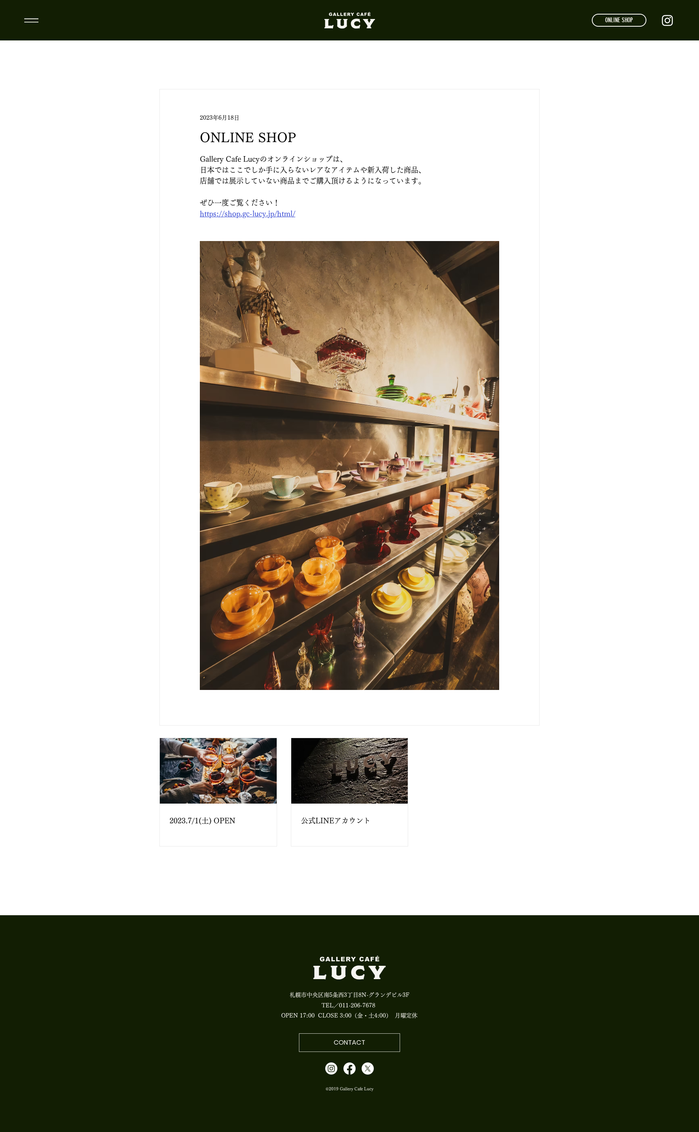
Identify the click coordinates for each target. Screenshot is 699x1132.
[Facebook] (349, 1068)
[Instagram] (667, 20)
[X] (368, 1068)
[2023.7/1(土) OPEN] (218, 771)
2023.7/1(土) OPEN (202, 820)
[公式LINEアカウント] (349, 771)
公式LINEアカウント (336, 820)
